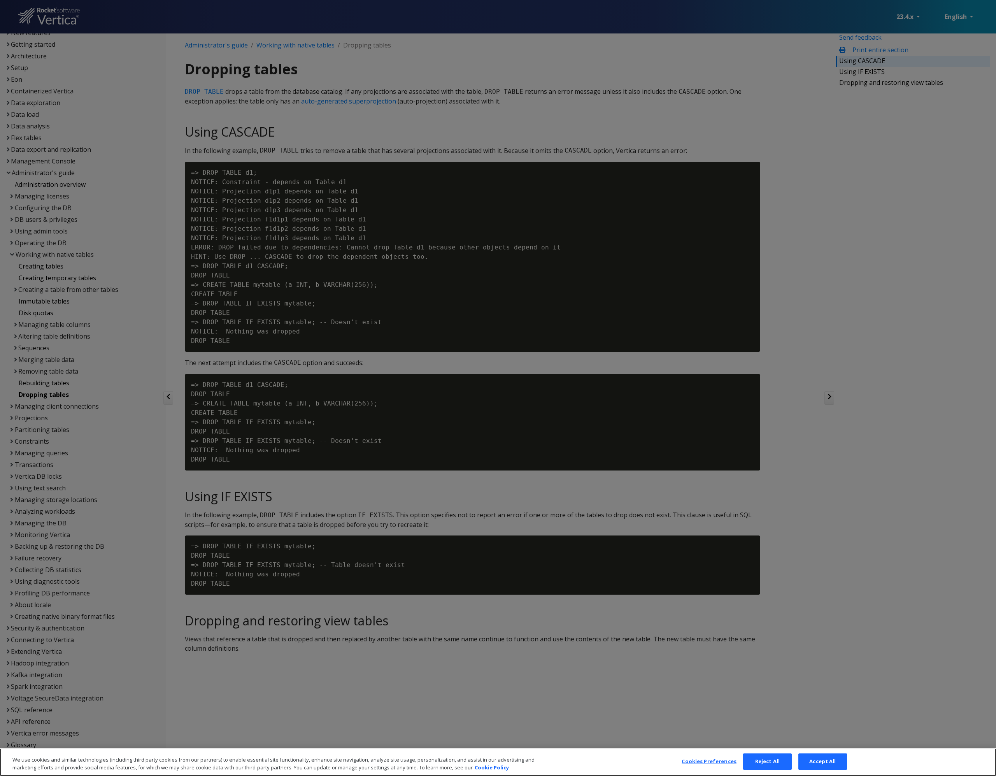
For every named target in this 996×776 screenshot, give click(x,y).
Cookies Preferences (709, 761)
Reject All (767, 761)
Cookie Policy (492, 767)
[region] (498, 762)
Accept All (822, 761)
